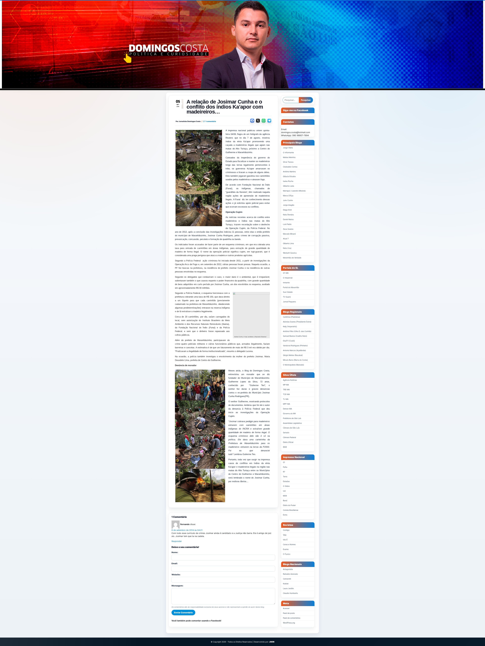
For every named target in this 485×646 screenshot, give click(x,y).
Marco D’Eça (288, 195)
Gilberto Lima (288, 243)
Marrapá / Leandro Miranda (294, 191)
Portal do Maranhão (291, 287)
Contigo (286, 530)
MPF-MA (286, 404)
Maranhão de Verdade (292, 258)
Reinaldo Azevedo (290, 574)
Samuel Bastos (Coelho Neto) (295, 336)
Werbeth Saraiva (290, 253)
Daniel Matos (288, 219)
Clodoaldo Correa (290, 167)
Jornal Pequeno (289, 302)
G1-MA (285, 273)
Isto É (285, 540)
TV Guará (287, 297)
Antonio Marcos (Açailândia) (294, 350)
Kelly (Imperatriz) (290, 326)
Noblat (285, 583)
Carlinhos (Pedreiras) (291, 317)
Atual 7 (286, 239)
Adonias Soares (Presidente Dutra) (297, 322)
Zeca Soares (288, 229)
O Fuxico (286, 554)
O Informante (288, 152)
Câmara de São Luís (291, 428)
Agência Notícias (290, 380)
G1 (284, 462)
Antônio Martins (289, 171)
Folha (285, 467)
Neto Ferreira (288, 215)
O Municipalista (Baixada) (293, 365)
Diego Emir (287, 210)
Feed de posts (289, 613)
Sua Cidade (288, 292)
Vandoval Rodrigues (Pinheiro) (295, 345)
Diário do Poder (289, 505)
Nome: (175, 552)
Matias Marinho (289, 157)
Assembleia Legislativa (292, 423)
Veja (284, 535)
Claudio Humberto (290, 593)
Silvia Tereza (288, 162)
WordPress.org (289, 623)
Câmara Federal (289, 437)
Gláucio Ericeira (289, 176)
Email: (175, 563)
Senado (286, 432)
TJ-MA (285, 399)
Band (285, 500)
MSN (285, 496)
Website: (176, 574)
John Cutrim (288, 200)
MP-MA (286, 385)
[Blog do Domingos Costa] (242, 44)
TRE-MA (286, 389)
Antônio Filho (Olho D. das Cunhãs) (297, 331)
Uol (284, 491)
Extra (285, 515)
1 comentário (210, 121)
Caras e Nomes (289, 544)
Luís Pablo (287, 224)
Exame (285, 549)
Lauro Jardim (288, 588)
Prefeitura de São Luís (292, 418)
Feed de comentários (291, 618)
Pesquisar (306, 100)
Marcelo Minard (289, 234)
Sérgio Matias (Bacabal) (293, 355)
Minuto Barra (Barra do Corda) (295, 360)
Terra (285, 476)
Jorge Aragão (288, 205)
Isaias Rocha (288, 181)
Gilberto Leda (288, 186)
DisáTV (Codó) (289, 341)
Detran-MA (287, 409)
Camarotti (287, 579)
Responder (177, 541)
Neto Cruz (287, 248)
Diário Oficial (288, 442)
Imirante (286, 282)
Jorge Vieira (288, 148)
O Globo (286, 486)
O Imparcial (287, 278)
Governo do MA (289, 413)
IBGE (285, 447)
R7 (284, 472)
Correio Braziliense (290, 510)
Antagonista (288, 569)
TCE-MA (286, 394)
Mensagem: (177, 585)
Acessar (286, 608)
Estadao (286, 481)
